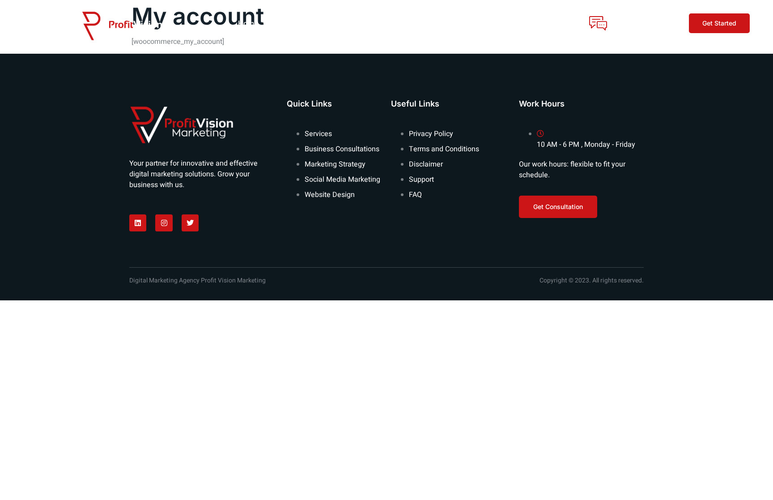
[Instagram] (163, 222)
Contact (446, 23)
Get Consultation (640, 18)
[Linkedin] (137, 222)
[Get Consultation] (598, 23)
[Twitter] (190, 222)
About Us (290, 23)
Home (248, 23)
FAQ (374, 23)
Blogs (406, 23)
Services (336, 23)
